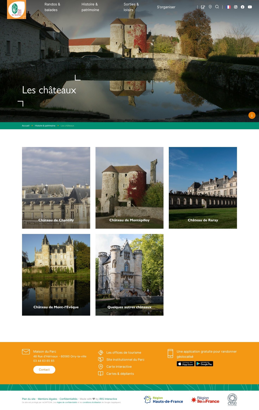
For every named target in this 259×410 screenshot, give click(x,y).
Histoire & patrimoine (90, 7)
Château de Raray (203, 219)
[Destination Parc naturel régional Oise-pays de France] (16, 9)
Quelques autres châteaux (129, 306)
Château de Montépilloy (129, 219)
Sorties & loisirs (131, 7)
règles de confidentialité (67, 402)
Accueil (25, 125)
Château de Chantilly (56, 219)
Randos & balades (52, 7)
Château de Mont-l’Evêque (56, 306)
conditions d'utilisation (92, 402)
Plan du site (28, 398)
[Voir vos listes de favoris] (203, 7)
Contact (44, 369)
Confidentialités (68, 398)
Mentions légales (47, 398)
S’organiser (166, 7)
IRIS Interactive (108, 398)
